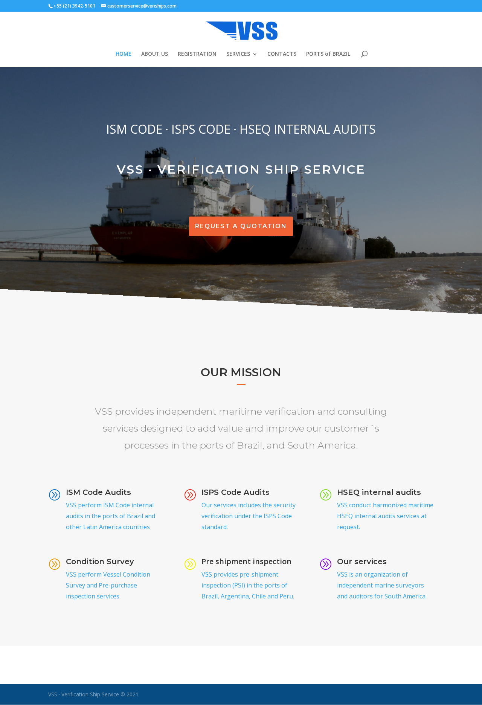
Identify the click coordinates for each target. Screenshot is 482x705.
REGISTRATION (197, 54)
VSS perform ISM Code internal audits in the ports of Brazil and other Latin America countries (110, 516)
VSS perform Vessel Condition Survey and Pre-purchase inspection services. (108, 585)
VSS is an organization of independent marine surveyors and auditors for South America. (382, 585)
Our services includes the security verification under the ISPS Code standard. (248, 516)
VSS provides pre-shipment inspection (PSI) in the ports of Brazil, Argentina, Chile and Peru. (247, 585)
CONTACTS (281, 54)
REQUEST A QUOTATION (241, 226)
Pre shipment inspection (246, 561)
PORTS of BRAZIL (328, 54)
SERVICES (238, 54)
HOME (123, 54)
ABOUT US (154, 54)
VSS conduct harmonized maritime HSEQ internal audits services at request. (385, 516)
